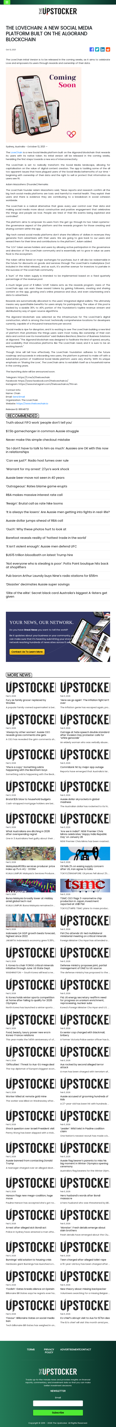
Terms (31, 1349)
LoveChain (16, 152)
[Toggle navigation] (7, 2)
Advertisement (70, 1349)
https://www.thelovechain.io (32, 403)
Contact (85, 1349)
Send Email (19, 396)
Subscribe (58, 1412)
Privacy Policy (49, 1351)
